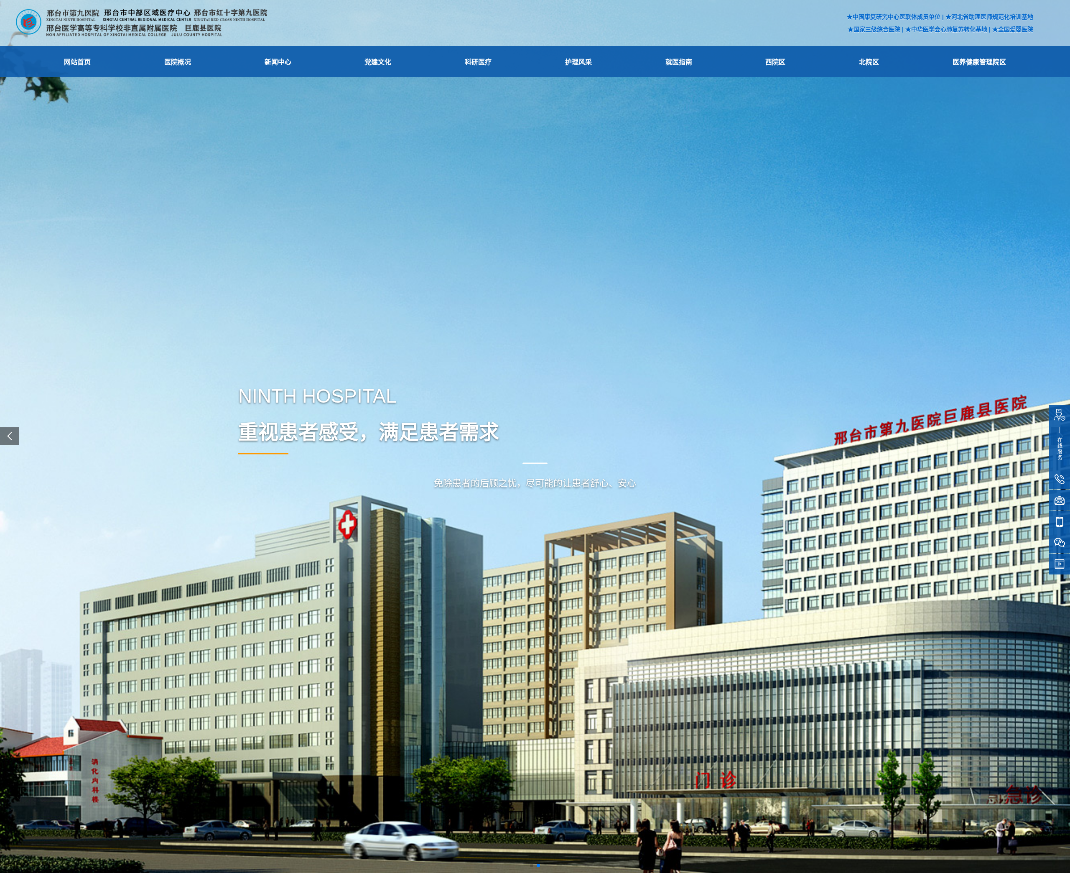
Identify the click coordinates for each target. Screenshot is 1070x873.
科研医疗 (478, 62)
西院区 (775, 62)
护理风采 (578, 62)
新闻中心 (278, 62)
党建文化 (377, 62)
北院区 (869, 62)
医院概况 (177, 62)
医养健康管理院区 (979, 62)
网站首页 (77, 62)
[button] (531, 865)
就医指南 (678, 62)
